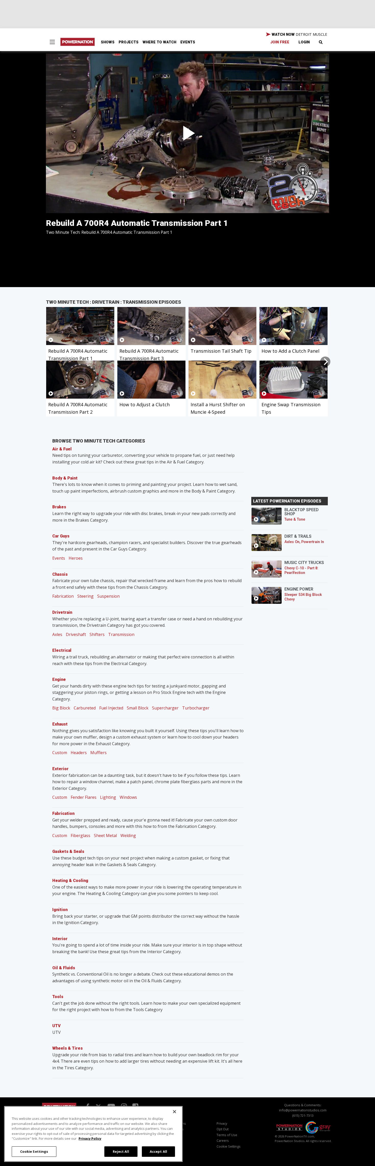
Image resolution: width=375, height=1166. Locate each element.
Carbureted (85, 708)
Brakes (59, 507)
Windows (128, 797)
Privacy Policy (90, 1138)
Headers (79, 752)
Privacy (222, 1123)
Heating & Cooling (70, 880)
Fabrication (63, 596)
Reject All (121, 1151)
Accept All (158, 1151)
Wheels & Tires (67, 1048)
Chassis (60, 574)
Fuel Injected (111, 708)
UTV (56, 1025)
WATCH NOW (299, 34)
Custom (59, 752)
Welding (128, 835)
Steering (85, 596)
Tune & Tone (294, 519)
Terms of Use (227, 1135)
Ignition (60, 909)
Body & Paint (65, 478)
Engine (59, 679)
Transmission (121, 634)
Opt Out (223, 1129)
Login (304, 42)
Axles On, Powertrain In (304, 542)
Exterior (60, 768)
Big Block (61, 708)
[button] (52, 42)
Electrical (61, 650)
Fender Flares (83, 797)
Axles (57, 634)
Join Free (279, 42)
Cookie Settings (34, 1151)
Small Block (137, 708)
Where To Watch (159, 42)
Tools (57, 996)
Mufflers (98, 752)
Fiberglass (80, 835)
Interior (60, 938)
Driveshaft (76, 634)
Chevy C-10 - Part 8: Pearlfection (301, 570)
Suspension (108, 596)
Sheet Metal (105, 835)
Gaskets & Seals (68, 851)
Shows (108, 42)
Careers (223, 1140)
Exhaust (60, 724)
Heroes (76, 558)
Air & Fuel (62, 449)
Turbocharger (195, 708)
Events (187, 42)
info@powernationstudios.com (303, 1110)
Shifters (97, 634)
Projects (129, 42)
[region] (93, 1134)
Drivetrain (62, 612)
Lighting (108, 797)
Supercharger (165, 708)
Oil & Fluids (63, 967)
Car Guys (60, 536)
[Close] (174, 1111)
